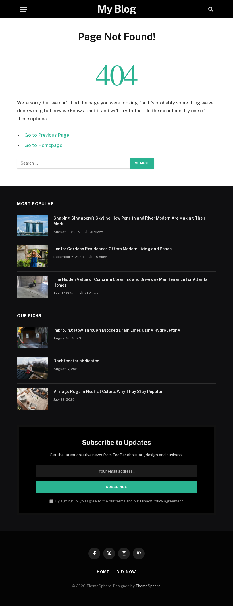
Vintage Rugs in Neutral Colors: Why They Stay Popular (108, 391)
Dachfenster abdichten (76, 361)
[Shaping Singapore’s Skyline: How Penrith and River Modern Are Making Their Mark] (32, 225)
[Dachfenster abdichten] (32, 368)
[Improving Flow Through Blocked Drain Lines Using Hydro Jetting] (32, 337)
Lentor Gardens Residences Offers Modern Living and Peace (112, 249)
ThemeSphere (148, 586)
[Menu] (23, 9)
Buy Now (126, 572)
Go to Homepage (43, 145)
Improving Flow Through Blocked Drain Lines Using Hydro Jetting (116, 330)
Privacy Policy (151, 501)
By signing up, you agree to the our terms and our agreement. (119, 501)
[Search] (210, 9)
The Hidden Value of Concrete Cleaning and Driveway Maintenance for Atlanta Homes (130, 282)
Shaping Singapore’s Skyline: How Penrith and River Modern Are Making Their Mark (129, 221)
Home (103, 572)
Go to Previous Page (46, 135)
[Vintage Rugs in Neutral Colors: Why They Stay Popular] (32, 399)
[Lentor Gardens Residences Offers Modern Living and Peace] (32, 256)
